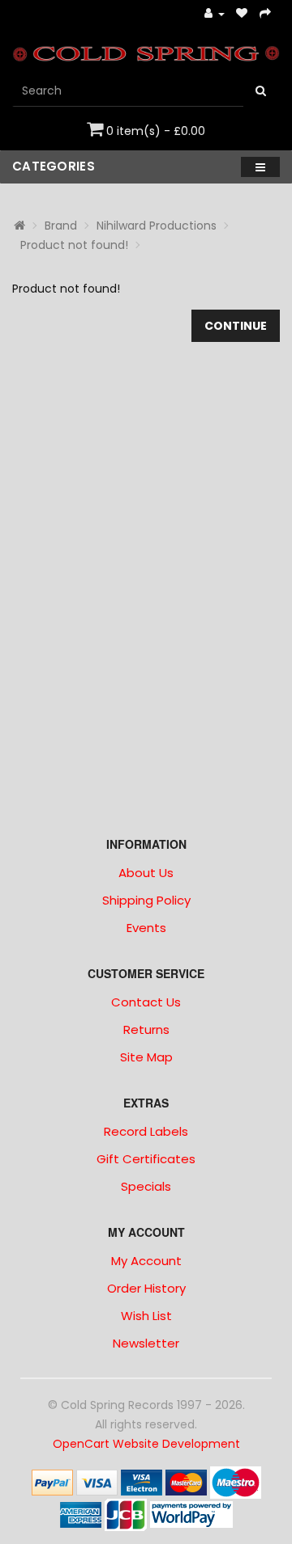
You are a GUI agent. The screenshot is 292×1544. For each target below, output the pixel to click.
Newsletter (146, 1343)
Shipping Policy (146, 900)
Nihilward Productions (157, 225)
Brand (61, 225)
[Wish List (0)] (242, 14)
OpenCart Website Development (146, 1444)
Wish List (146, 1315)
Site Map (146, 1056)
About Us (146, 872)
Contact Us (146, 1001)
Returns (146, 1029)
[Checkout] (266, 14)
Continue (235, 326)
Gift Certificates (146, 1158)
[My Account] (214, 14)
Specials (146, 1186)
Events (146, 927)
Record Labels (146, 1131)
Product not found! (74, 245)
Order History (146, 1288)
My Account (146, 1260)
